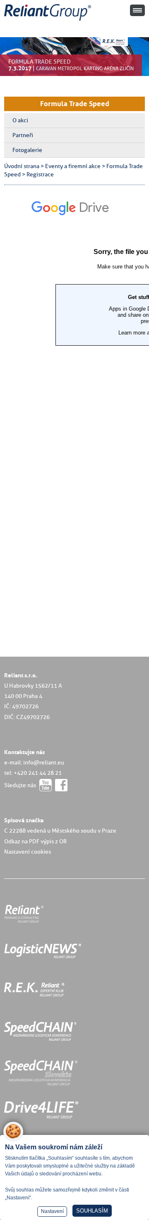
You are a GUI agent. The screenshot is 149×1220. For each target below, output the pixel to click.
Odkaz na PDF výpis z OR (35, 841)
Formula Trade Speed (74, 103)
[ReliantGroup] (49, 21)
